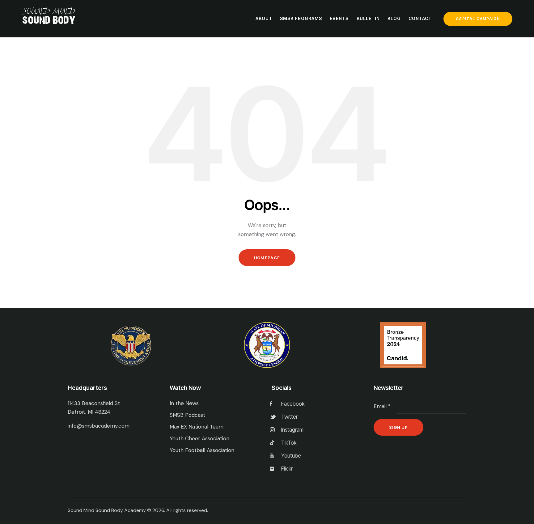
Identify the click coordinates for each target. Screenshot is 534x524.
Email (382, 406)
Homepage (267, 257)
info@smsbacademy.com (98, 425)
